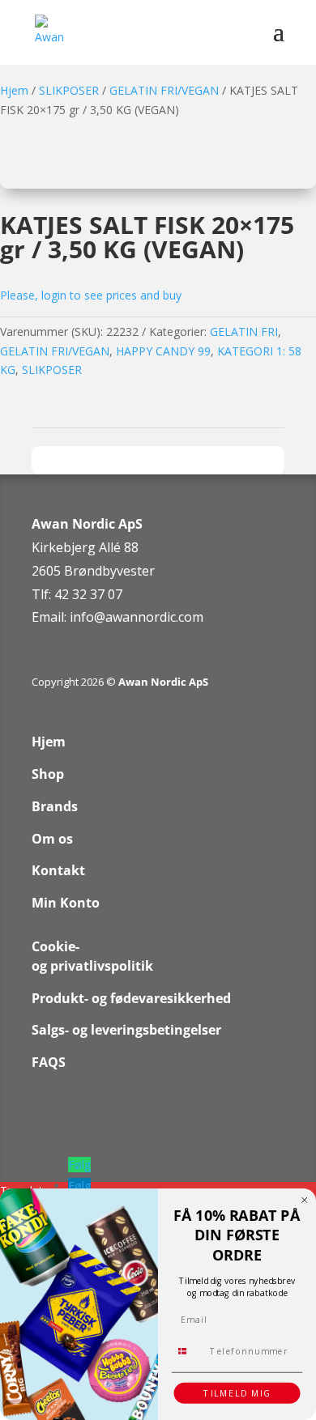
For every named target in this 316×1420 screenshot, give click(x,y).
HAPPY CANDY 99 (163, 351)
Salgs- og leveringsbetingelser (126, 1030)
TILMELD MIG (237, 1393)
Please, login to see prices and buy (90, 295)
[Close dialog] (304, 1200)
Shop (48, 774)
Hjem (14, 90)
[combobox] (189, 1351)
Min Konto (66, 903)
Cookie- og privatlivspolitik (92, 956)
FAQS (49, 1062)
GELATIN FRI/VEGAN (164, 90)
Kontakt (58, 870)
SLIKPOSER (69, 90)
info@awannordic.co (131, 617)
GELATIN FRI (244, 331)
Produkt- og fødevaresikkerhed (131, 998)
